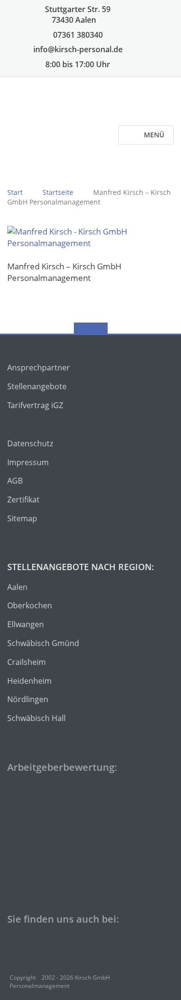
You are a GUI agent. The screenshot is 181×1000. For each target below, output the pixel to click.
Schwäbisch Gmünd (43, 643)
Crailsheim (26, 662)
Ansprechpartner (38, 367)
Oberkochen (29, 605)
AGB (15, 480)
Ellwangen (25, 624)
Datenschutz (30, 443)
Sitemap (22, 518)
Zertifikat (23, 499)
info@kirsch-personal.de (77, 49)
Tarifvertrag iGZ (35, 405)
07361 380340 (77, 34)
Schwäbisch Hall (36, 718)
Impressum (28, 462)
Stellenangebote (37, 386)
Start (15, 192)
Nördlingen (27, 699)
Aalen (17, 587)
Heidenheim (29, 681)
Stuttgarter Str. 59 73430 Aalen (77, 14)
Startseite (57, 192)
